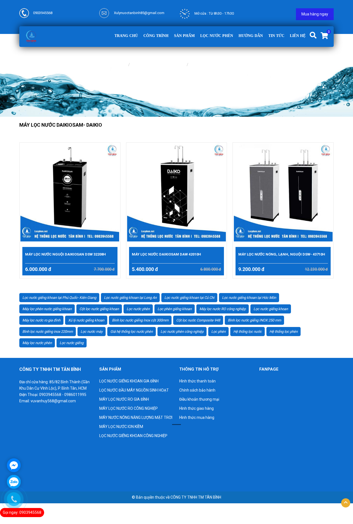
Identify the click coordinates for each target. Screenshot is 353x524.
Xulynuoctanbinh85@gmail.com (138, 13)
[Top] (345, 502)
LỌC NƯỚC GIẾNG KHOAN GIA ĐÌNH (129, 381)
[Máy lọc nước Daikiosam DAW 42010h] (176, 192)
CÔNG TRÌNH (156, 35)
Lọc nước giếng (72, 343)
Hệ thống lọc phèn (283, 331)
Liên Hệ (298, 35)
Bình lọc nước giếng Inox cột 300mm (140, 320)
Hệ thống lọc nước (247, 331)
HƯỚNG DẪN (251, 35)
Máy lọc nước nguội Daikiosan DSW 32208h (65, 254)
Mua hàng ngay (314, 14)
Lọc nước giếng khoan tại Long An (130, 298)
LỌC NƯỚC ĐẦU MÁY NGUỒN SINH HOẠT (134, 390)
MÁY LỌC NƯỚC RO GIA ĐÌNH (158, 64)
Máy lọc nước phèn (37, 343)
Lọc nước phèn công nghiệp (182, 331)
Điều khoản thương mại (199, 399)
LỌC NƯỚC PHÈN (216, 35)
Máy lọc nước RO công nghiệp (222, 309)
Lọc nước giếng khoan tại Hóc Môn (249, 298)
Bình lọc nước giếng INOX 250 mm (254, 320)
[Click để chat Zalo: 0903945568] (14, 482)
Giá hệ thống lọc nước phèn (131, 331)
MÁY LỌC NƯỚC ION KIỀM (121, 426)
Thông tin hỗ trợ (199, 369)
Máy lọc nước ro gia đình (41, 320)
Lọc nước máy (92, 331)
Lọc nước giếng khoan (270, 309)
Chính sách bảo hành (197, 390)
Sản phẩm (184, 35)
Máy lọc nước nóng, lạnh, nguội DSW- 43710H (281, 254)
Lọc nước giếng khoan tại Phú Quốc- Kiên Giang (59, 298)
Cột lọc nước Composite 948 (198, 320)
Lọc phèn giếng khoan (174, 309)
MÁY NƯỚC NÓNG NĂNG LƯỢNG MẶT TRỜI (135, 417)
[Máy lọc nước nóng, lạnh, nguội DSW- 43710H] (283, 192)
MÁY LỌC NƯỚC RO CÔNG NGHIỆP (128, 408)
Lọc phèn (218, 331)
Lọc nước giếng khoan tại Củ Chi (189, 298)
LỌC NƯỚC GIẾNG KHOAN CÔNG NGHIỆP (133, 435)
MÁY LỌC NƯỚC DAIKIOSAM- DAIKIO (224, 64)
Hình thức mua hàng (196, 417)
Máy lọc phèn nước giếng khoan (47, 309)
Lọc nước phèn (138, 309)
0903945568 (42, 13)
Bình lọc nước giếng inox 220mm (47, 331)
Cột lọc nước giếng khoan (99, 309)
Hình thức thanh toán (197, 381)
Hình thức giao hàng (196, 408)
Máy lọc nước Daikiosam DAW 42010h (166, 254)
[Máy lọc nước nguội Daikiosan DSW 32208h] (70, 192)
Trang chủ (126, 35)
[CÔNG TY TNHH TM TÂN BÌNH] (31, 36)
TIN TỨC (276, 35)
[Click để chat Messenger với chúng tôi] (14, 465)
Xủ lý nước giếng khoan (86, 320)
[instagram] (55, 478)
